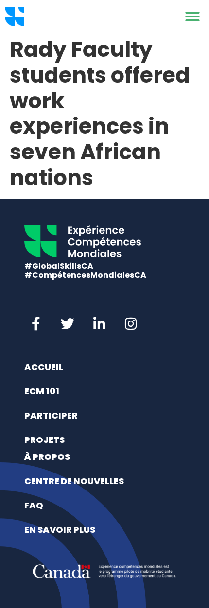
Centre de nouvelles (74, 481)
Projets (44, 440)
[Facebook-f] (36, 324)
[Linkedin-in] (99, 324)
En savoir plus (59, 530)
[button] (192, 16)
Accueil (43, 367)
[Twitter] (67, 324)
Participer (51, 415)
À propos (47, 457)
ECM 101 (41, 391)
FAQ (33, 505)
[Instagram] (131, 324)
